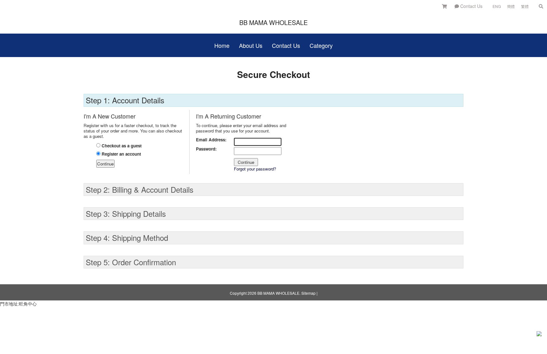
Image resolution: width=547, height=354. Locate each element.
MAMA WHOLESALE (273, 22)
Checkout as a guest (120, 146)
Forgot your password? (255, 169)
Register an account (120, 154)
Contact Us (470, 6)
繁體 (525, 6)
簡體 (511, 6)
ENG (497, 6)
